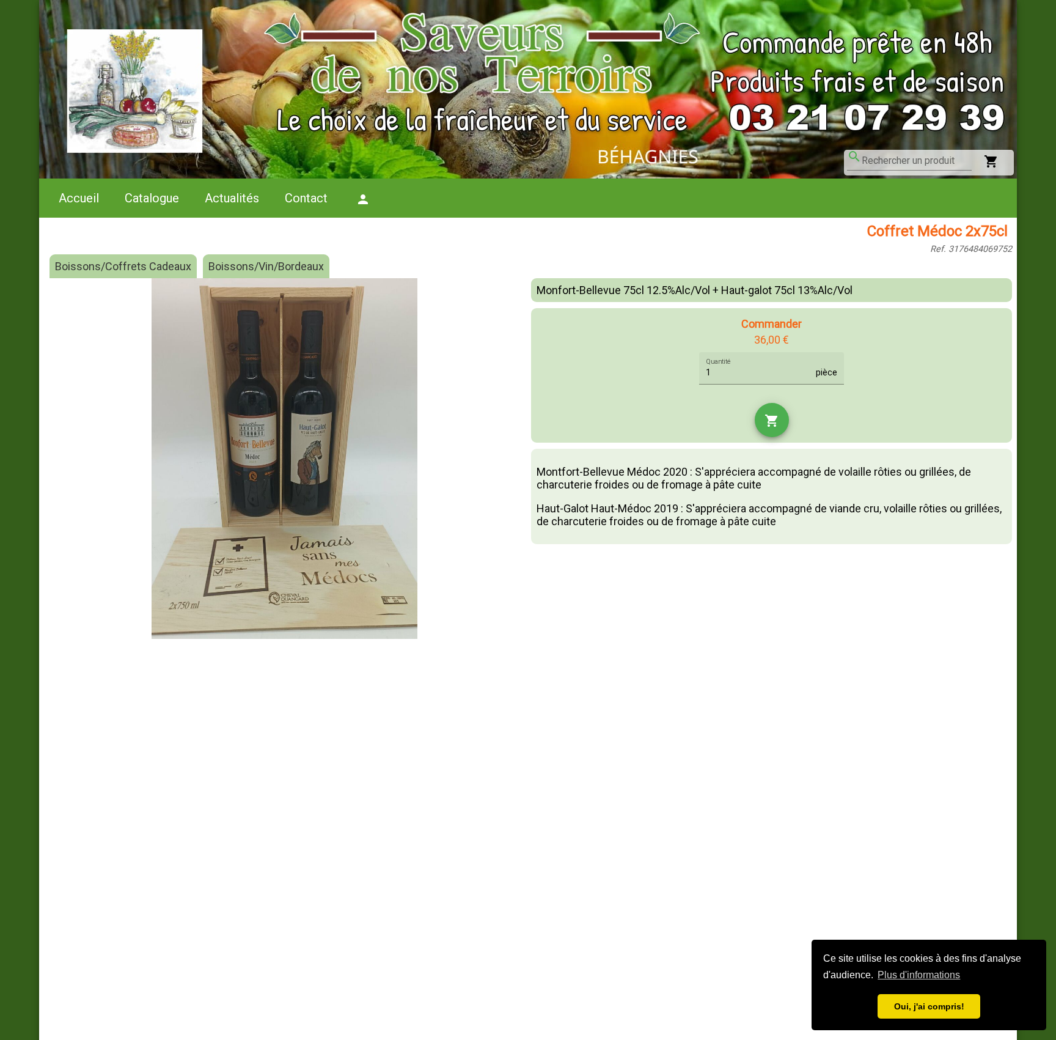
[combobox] (917, 160)
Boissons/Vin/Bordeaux (266, 266)
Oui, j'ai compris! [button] (929, 1006)
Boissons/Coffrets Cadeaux (123, 266)
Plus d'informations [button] (919, 975)
